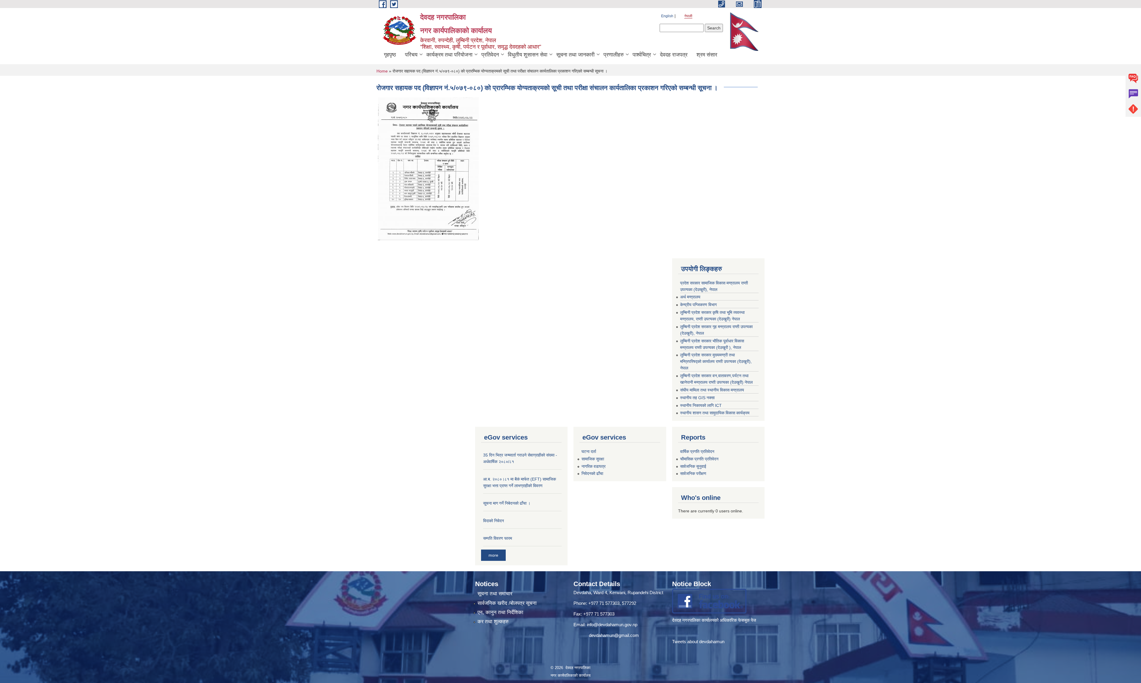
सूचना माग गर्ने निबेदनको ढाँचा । (506, 503)
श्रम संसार (706, 55)
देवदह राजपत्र (674, 55)
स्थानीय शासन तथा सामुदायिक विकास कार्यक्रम (714, 412)
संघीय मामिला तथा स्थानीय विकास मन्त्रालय (712, 390)
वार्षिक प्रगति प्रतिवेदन (697, 451)
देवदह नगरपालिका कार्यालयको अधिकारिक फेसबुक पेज (714, 620)
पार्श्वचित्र (642, 55)
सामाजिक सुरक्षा (592, 459)
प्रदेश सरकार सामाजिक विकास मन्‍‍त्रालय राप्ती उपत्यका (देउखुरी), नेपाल (714, 286)
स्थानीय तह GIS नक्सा (697, 397)
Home (382, 71)
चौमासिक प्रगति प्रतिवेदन (699, 459)
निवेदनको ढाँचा (592, 473)
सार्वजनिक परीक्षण (693, 473)
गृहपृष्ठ (390, 55)
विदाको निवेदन (493, 520)
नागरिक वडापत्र (593, 466)
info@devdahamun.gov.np (612, 624)
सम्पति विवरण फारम (497, 538)
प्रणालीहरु (613, 55)
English (667, 16)
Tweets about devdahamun (698, 641)
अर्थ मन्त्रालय (690, 297)
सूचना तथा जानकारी (575, 55)
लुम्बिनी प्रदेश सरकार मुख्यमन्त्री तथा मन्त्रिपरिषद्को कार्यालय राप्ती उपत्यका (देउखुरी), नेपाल (716, 361)
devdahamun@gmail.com (614, 635)
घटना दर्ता (588, 451)
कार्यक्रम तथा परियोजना (449, 55)
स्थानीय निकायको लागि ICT (701, 405)
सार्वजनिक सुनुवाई (693, 466)
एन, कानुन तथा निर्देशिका (500, 612)
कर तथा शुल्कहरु (493, 621)
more (493, 555)
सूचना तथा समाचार (494, 594)
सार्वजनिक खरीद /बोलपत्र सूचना (507, 603)
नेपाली (688, 16)
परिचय (411, 55)
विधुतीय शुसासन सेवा (527, 55)
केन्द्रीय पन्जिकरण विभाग (698, 304)
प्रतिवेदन (490, 55)
